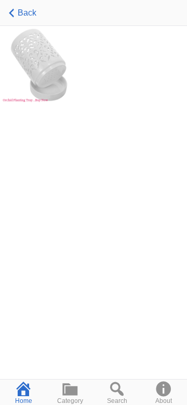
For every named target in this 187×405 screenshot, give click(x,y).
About (163, 400)
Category (70, 400)
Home (23, 400)
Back (27, 12)
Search (117, 400)
